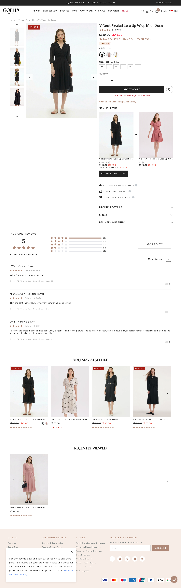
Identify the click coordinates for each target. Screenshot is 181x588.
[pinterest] (127, 559)
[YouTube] (142, 559)
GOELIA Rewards (164, 3)
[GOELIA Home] (11, 11)
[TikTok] (134, 559)
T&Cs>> (149, 39)
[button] (174, 579)
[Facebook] (112, 559)
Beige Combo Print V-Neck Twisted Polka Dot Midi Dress (76, 419)
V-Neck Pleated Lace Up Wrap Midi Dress (37, 20)
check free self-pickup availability (117, 102)
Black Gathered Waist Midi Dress (106, 419)
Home (12, 20)
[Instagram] (119, 559)
